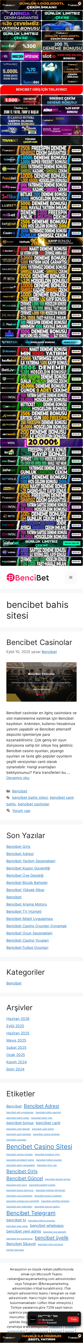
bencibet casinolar (33, 804)
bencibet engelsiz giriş (47, 1154)
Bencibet (19, 791)
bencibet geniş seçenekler (20, 1165)
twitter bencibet (15, 1250)
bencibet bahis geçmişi (48, 1112)
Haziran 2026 (18, 1019)
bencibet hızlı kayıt (16, 1185)
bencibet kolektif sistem (42, 1185)
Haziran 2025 (17, 1033)
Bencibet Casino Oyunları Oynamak (36, 926)
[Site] (41, 150)
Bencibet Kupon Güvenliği (28, 868)
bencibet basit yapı (41, 1118)
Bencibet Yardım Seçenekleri (30, 861)
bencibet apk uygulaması (20, 1112)
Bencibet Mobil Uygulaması (29, 919)
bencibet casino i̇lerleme (46, 1134)
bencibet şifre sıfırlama (50, 1244)
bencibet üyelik (52, 1237)
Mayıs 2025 (16, 1040)
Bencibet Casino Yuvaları (27, 940)
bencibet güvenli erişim (57, 1179)
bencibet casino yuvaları (19, 1154)
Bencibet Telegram (31, 1213)
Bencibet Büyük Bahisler (27, 883)
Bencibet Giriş (18, 846)
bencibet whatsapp (47, 1225)
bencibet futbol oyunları (49, 1160)
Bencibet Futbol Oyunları (27, 947)
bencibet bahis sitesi (30, 797)
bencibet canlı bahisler (18, 1134)
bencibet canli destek (18, 1129)
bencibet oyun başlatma (19, 1195)
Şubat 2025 (16, 1047)
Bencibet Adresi (20, 854)
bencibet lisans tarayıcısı (20, 1190)
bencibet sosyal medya (47, 1206)
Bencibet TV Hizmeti (24, 911)
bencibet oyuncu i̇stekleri (48, 1195)
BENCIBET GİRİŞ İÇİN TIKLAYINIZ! (41, 89)
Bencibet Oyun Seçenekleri (29, 933)
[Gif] (41, 242)
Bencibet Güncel (24, 1178)
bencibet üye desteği (54, 1232)
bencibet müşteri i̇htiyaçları (50, 1190)
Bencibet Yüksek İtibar (25, 890)
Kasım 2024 (16, 1062)
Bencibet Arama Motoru (26, 904)
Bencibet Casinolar (39, 642)
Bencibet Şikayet (21, 1244)
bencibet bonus (20, 1123)
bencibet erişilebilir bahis (20, 1160)
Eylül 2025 (15, 1026)
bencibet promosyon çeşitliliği (22, 1201)
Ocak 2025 (15, 1055)
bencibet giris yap (47, 1165)
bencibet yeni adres (23, 1231)
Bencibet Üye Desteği (24, 875)
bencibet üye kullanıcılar (19, 1238)
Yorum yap (21, 811)
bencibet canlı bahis (43, 1129)
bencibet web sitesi (17, 1226)
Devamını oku (17, 778)
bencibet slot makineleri (19, 1206)
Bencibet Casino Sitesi (39, 1146)
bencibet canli (48, 1123)
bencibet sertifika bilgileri (55, 1201)
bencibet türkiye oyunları (41, 1220)
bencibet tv (16, 1220)
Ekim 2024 (15, 1069)
